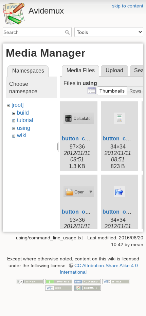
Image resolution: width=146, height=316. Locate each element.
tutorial (25, 120)
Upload (114, 70)
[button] (112, 90)
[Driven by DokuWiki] (87, 287)
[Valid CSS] (58, 287)
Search (68, 32)
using (23, 128)
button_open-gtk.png (89, 212)
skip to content (127, 5)
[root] (17, 105)
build (23, 113)
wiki (21, 135)
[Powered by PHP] (87, 281)
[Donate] (58, 281)
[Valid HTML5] (115, 281)
